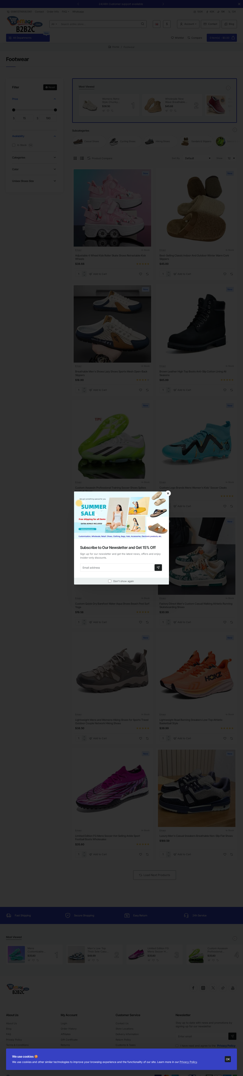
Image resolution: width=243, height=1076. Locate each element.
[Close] (168, 493)
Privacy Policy (188, 1061)
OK (228, 1059)
